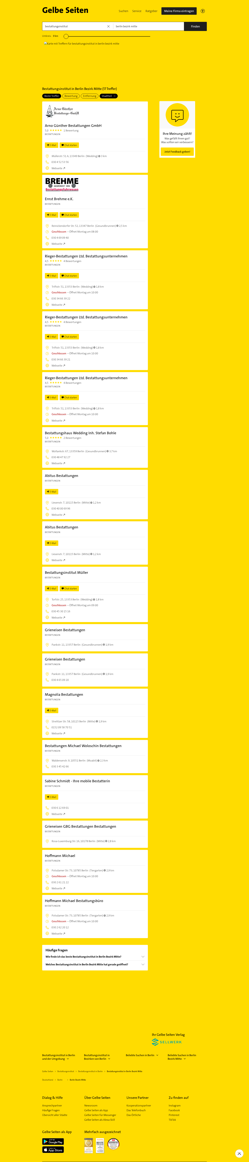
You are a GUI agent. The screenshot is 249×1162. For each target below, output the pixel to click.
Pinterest (174, 1115)
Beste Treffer (51, 96)
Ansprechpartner (52, 1105)
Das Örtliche (134, 1115)
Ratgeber (151, 11)
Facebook (174, 1110)
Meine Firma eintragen (179, 11)
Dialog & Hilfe (52, 1097)
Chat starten (70, 145)
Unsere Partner (138, 1097)
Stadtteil (107, 96)
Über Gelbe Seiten (97, 1097)
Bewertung (71, 96)
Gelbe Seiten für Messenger (100, 1115)
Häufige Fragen (51, 1110)
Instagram (175, 1105)
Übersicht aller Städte (54, 1115)
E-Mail (53, 145)
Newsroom (90, 1105)
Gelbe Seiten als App (96, 1110)
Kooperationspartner (139, 1105)
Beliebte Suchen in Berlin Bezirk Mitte (182, 1057)
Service (136, 11)
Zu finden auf (179, 1097)
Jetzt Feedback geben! (177, 151)
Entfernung (89, 96)
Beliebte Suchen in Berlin (140, 1055)
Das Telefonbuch (136, 1110)
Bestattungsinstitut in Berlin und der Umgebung (58, 1057)
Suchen (123, 11)
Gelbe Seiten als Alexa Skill (99, 1120)
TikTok (172, 1120)
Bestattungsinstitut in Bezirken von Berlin (97, 1057)
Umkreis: (50, 35)
